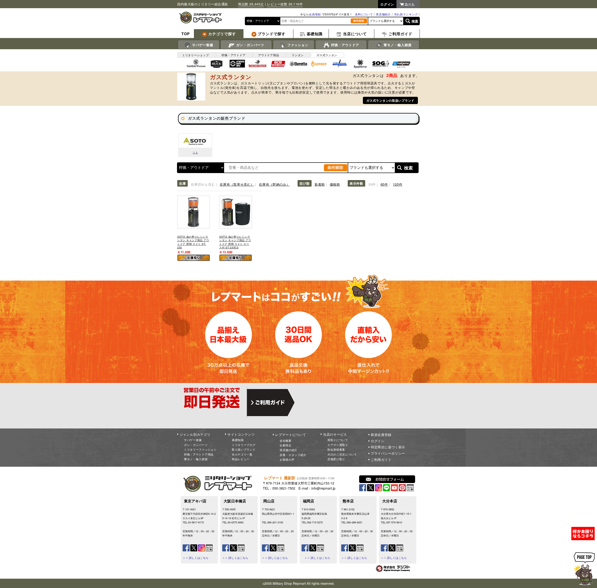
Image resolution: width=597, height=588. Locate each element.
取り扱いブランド (244, 449)
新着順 (320, 184)
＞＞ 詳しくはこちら (195, 558)
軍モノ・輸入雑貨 (397, 44)
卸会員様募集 (336, 449)
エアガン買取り (337, 445)
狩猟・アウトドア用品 (199, 454)
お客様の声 (287, 459)
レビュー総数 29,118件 (285, 4)
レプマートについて (290, 434)
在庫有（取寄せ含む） (237, 184)
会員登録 (315, 14)
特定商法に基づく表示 (388, 447)
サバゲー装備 (202, 44)
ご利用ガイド (381, 459)
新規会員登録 (381, 434)
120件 (398, 184)
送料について (364, 14)
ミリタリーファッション (200, 449)
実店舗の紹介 (288, 450)
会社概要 (286, 440)
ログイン (378, 440)
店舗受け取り (336, 459)
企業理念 (286, 445)
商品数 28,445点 (251, 4)
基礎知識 (238, 440)
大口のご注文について (342, 454)
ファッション (297, 44)
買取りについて (337, 440)
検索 (415, 21)
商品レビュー (241, 459)
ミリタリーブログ (244, 445)
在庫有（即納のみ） (274, 184)
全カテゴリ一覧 (242, 454)
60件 (384, 184)
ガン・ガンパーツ (249, 44)
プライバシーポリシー (388, 453)
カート (410, 4)
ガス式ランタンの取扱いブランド (390, 100)
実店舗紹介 (383, 14)
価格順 (335, 184)
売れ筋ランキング (406, 14)
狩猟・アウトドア (344, 44)
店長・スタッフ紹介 (293, 455)
